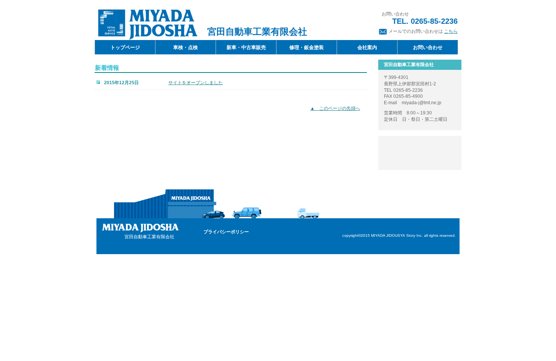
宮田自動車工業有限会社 (147, 24)
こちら (451, 31)
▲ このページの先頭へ (335, 108)
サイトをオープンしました (195, 82)
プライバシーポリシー (226, 231)
